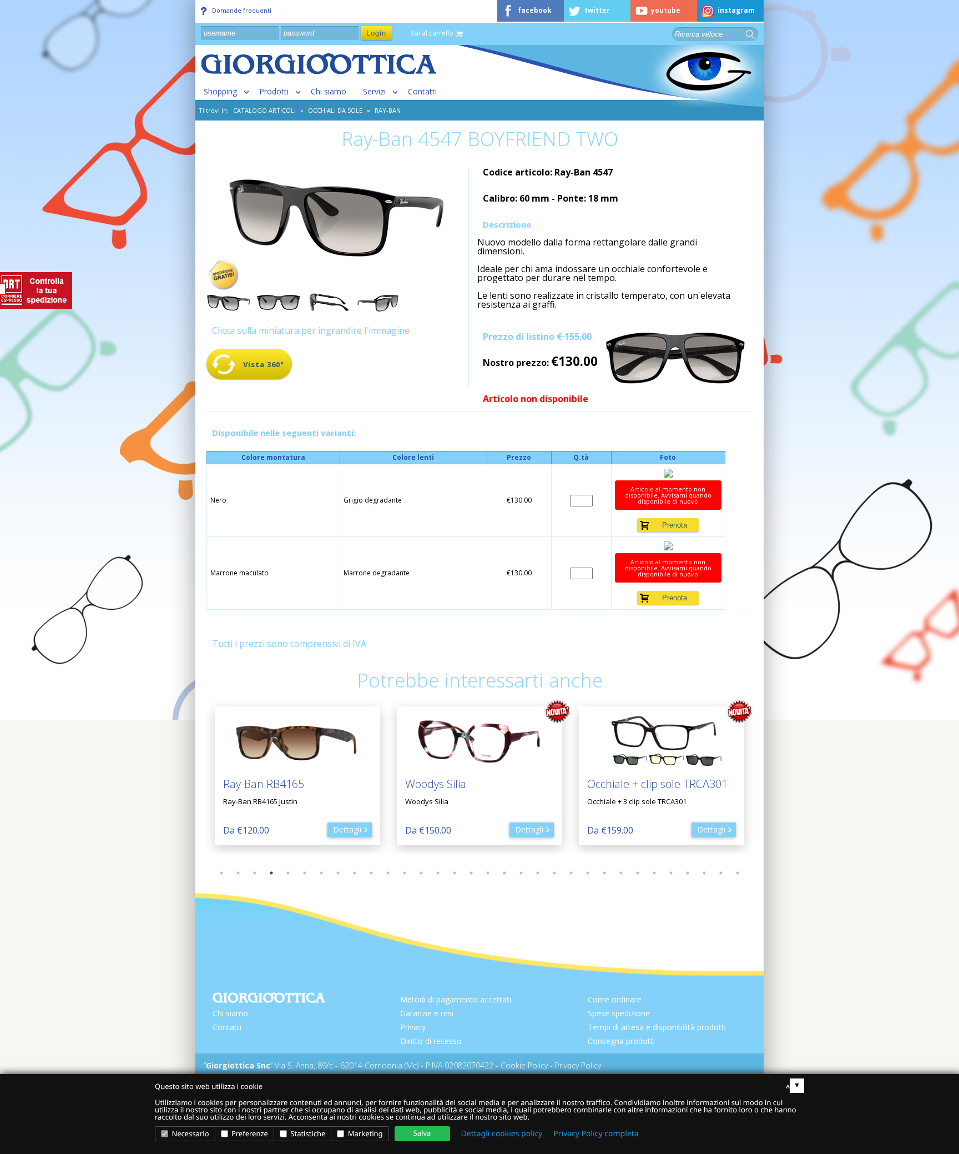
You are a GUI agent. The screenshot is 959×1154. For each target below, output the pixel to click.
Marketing (364, 1133)
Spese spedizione (619, 1013)
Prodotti (274, 91)
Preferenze (249, 1133)
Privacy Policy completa (595, 1133)
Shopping (220, 91)
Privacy (413, 1027)
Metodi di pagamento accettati (455, 999)
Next (760, 775)
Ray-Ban (388, 110)
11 (387, 873)
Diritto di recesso (431, 1041)
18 (504, 873)
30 (704, 873)
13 (421, 873)
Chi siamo (328, 91)
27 (654, 873)
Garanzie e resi (426, 1013)
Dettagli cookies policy (502, 1133)
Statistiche (307, 1133)
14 (437, 873)
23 (587, 873)
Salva (422, 1133)
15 (454, 873)
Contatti (422, 91)
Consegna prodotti (621, 1041)
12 (404, 873)
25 (621, 873)
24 (604, 873)
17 (487, 873)
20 (537, 873)
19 (521, 873)
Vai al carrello (433, 33)
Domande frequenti (241, 10)
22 (571, 873)
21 (554, 873)
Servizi (374, 91)
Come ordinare (615, 999)
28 (671, 873)
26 (637, 873)
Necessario (189, 1133)
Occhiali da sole (335, 110)
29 (687, 873)
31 (720, 873)
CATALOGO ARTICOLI (264, 110)
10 (371, 873)
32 (737, 873)
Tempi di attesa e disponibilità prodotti (657, 1027)
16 (471, 873)
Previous (198, 775)
